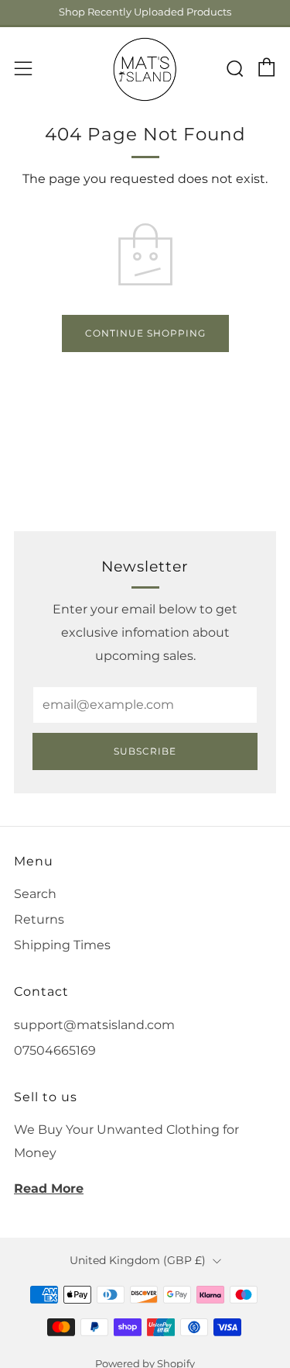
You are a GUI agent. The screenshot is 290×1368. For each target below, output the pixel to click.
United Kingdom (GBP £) (138, 1260)
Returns (39, 919)
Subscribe (145, 751)
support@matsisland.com (94, 1024)
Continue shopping (145, 333)
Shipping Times (62, 945)
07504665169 (55, 1050)
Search (35, 893)
